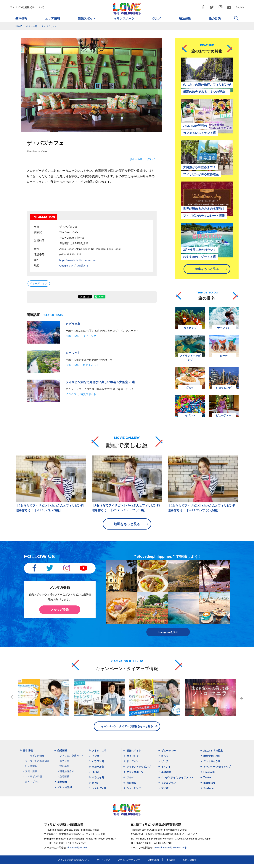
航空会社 (64, 761)
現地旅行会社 (67, 771)
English (240, 7)
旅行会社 (64, 766)
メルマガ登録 (60, 609)
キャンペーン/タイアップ (217, 766)
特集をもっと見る (207, 268)
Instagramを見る (168, 632)
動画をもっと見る (127, 524)
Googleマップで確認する (74, 265)
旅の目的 (215, 18)
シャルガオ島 (99, 788)
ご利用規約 (153, 859)
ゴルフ (164, 755)
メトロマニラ (99, 750)
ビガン (95, 782)
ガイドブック (32, 781)
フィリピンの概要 (34, 755)
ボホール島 (135, 159)
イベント (166, 766)
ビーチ (164, 761)
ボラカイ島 (98, 777)
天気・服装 (31, 771)
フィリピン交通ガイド (72, 755)
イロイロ (71, 394)
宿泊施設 (185, 18)
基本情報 (21, 18)
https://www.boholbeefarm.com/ (77, 260)
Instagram (209, 782)
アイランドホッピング (139, 766)
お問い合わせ (189, 859)
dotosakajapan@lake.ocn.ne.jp (170, 847)
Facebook (209, 772)
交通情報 (62, 750)
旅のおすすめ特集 (213, 750)
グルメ (156, 18)
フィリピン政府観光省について (27, 7)
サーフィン (133, 761)
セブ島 (95, 755)
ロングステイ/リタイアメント (177, 777)
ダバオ (95, 772)
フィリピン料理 (33, 776)
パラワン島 (98, 761)
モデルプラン (168, 782)
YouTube (208, 788)
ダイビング (89, 335)
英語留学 (166, 772)
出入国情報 (31, 766)
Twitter (207, 777)
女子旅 (164, 788)
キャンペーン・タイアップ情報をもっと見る (127, 726)
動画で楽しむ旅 (211, 755)
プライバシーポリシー (129, 859)
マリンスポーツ (124, 18)
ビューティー (168, 750)
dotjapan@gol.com (77, 847)
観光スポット (87, 18)
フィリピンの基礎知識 (37, 761)
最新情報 (62, 781)
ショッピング (134, 788)
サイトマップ (103, 859)
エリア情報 (52, 18)
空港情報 (64, 776)
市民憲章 (170, 859)
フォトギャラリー (213, 761)
